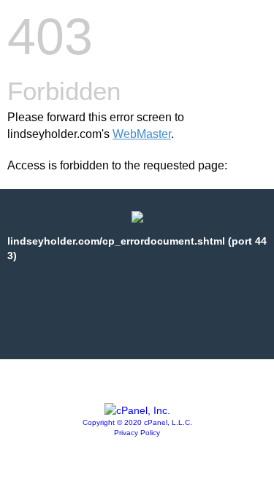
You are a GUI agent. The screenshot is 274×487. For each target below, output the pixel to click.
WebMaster (142, 134)
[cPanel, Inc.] (137, 410)
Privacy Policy (137, 433)
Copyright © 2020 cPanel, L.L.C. (137, 422)
